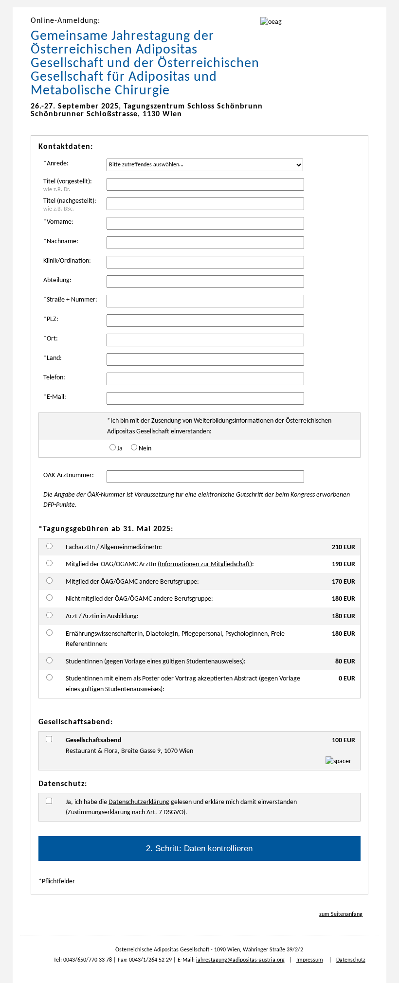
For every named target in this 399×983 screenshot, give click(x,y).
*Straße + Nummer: (70, 300)
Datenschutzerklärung (139, 802)
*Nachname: (60, 241)
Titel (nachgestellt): (69, 204)
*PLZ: (50, 319)
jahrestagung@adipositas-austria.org (240, 960)
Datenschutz (350, 960)
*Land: (52, 358)
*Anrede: (56, 163)
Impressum (309, 960)
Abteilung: (57, 280)
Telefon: (54, 377)
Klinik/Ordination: (67, 261)
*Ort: (50, 338)
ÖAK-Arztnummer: (68, 475)
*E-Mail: (54, 397)
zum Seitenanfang (341, 914)
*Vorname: (58, 222)
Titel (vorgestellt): (67, 185)
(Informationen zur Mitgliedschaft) (205, 564)
